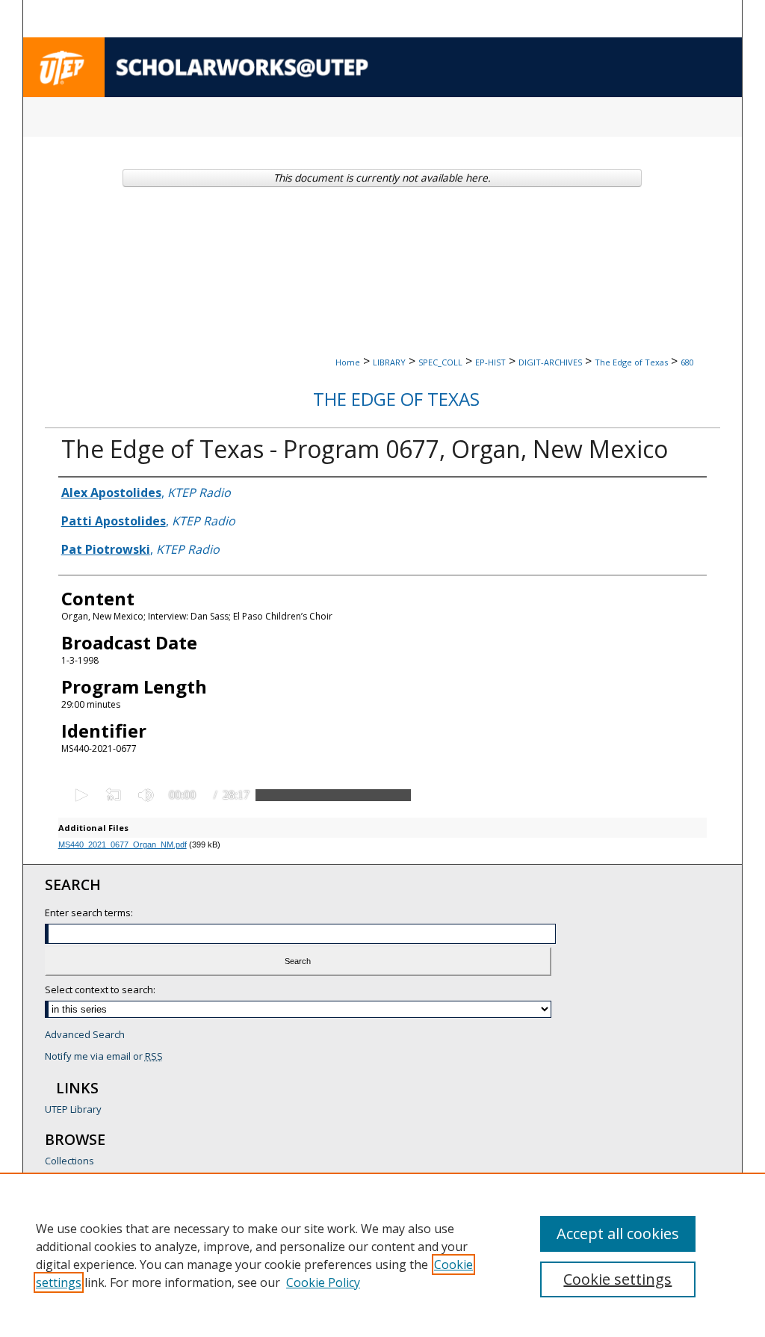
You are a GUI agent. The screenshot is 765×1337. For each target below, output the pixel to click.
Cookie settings (617, 1279)
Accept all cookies (618, 1233)
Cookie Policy (323, 1282)
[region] (382, 1255)
